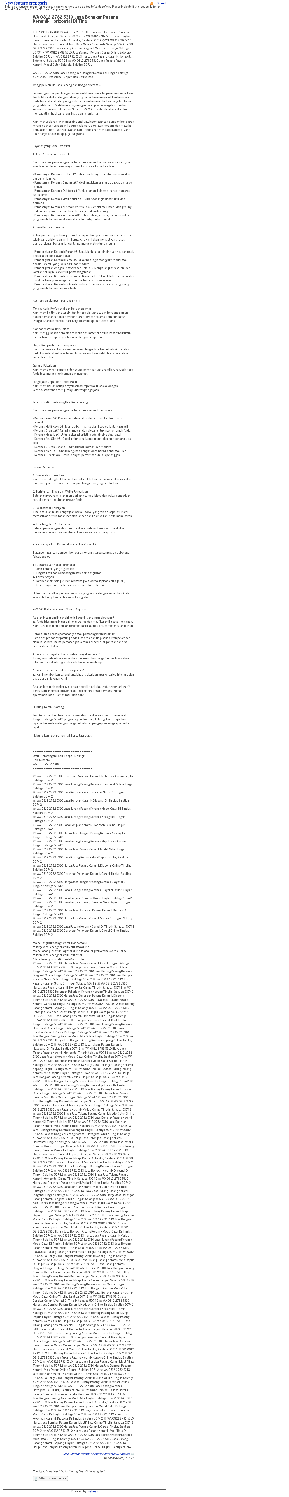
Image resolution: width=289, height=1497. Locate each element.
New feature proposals (26, 3)
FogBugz (92, 1491)
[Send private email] (132, 1454)
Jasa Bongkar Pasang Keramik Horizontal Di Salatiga (96, 1454)
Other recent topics (52, 1478)
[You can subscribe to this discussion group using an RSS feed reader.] (151, 3)
